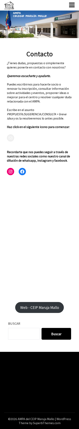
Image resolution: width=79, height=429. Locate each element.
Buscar (14, 323)
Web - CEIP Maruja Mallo (39, 307)
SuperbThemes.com (47, 423)
